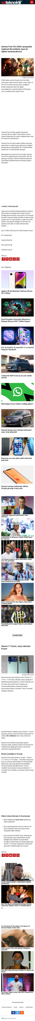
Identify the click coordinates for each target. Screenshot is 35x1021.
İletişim (21, 1007)
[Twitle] (7, 259)
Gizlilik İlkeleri (29, 1007)
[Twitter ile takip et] (17, 1012)
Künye (15, 1007)
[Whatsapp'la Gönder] (14, 259)
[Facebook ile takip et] (13, 1012)
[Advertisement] (17, 24)
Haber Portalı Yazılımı (10, 1018)
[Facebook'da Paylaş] (3, 259)
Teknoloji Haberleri (6, 1007)
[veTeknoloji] (11, 2)
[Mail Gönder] (18, 259)
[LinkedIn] (10, 259)
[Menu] (31, 2)
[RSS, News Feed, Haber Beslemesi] (22, 1012)
